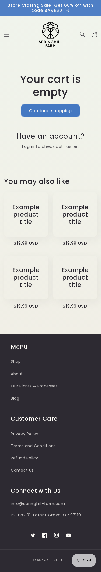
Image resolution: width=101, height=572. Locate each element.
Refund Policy (24, 458)
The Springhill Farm (55, 560)
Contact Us (22, 470)
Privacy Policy (24, 433)
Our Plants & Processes (34, 386)
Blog (15, 398)
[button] (7, 34)
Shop (16, 361)
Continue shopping (50, 110)
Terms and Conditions (33, 446)
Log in (28, 146)
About (17, 374)
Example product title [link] (25, 215)
